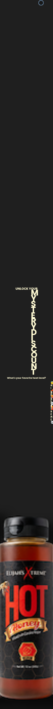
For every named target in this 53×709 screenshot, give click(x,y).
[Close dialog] (41, 3)
